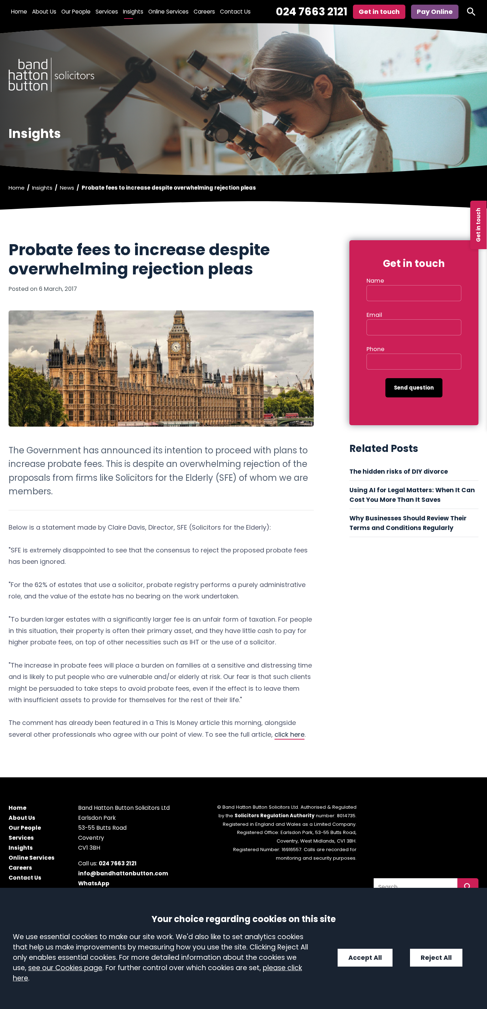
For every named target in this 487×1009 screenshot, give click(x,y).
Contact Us (235, 11)
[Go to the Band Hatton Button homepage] (243, 74)
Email (374, 315)
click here (289, 734)
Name (375, 281)
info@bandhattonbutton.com (123, 873)
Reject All (436, 957)
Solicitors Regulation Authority (274, 815)
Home (19, 11)
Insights (133, 11)
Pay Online (435, 11)
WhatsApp (93, 883)
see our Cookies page (65, 968)
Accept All (365, 957)
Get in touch (478, 225)
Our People (76, 11)
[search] (471, 12)
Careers (204, 11)
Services (107, 11)
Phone (375, 349)
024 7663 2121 (311, 12)
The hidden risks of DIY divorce (399, 471)
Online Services (168, 11)
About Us (44, 11)
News (67, 187)
